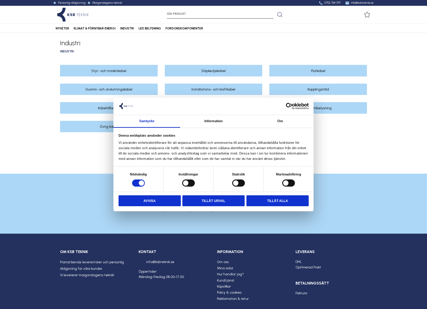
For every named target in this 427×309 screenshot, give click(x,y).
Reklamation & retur (233, 299)
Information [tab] (213, 121)
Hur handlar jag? (230, 274)
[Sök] (279, 15)
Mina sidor (225, 268)
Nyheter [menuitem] (62, 28)
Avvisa (149, 201)
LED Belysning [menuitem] (150, 28)
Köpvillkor (224, 286)
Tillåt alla (277, 201)
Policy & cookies (229, 292)
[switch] (188, 183)
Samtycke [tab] (147, 121)
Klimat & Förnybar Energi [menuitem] (95, 28)
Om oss (223, 262)
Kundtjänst (225, 280)
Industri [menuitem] (127, 28)
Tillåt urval (213, 201)
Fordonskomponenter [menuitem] (184, 28)
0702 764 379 (329, 3)
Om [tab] (280, 121)
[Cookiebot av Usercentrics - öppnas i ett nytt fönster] (289, 106)
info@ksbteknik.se (359, 3)
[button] (369, 15)
